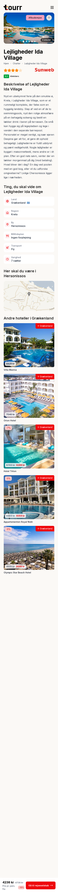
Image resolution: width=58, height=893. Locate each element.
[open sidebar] (52, 7)
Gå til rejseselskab (38, 885)
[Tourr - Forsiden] (14, 7)
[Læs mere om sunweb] (44, 69)
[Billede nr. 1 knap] (23, 41)
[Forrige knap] (11, 28)
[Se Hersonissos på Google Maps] (29, 296)
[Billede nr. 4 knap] (32, 41)
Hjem (6, 63)
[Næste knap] (47, 28)
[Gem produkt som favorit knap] (49, 17)
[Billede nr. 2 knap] (26, 41)
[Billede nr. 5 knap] (35, 41)
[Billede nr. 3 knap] (29, 41)
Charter (16, 63)
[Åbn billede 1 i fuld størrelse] (29, 28)
